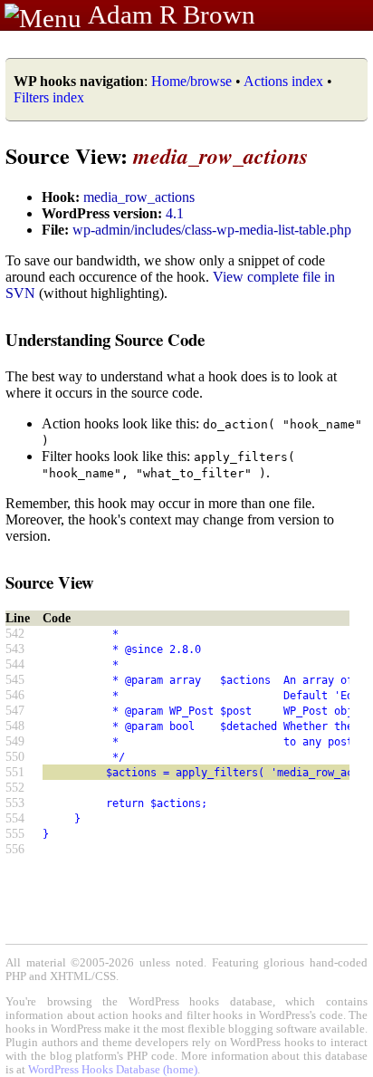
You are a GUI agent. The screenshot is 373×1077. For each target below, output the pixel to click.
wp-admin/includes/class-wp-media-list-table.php (211, 229)
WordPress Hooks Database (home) (112, 1069)
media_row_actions (139, 197)
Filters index (49, 97)
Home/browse (191, 81)
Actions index (283, 81)
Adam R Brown (171, 14)
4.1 (175, 213)
